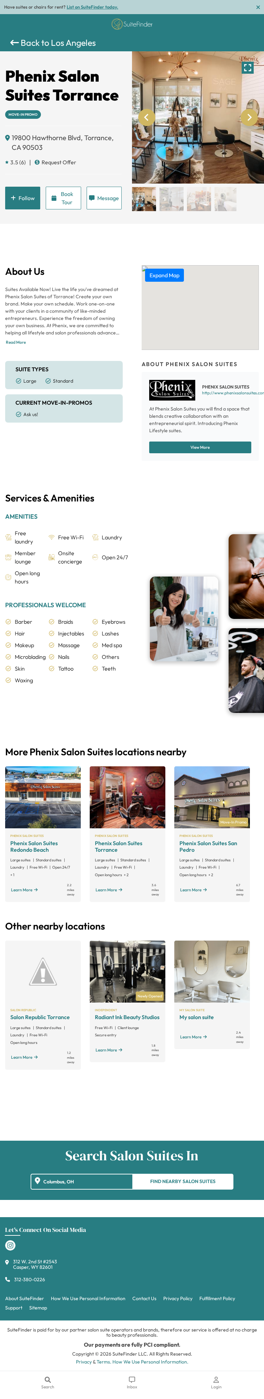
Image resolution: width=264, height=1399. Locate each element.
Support (13, 1308)
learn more (21, 889)
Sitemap (38, 1308)
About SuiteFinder (24, 1298)
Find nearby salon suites (183, 1181)
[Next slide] (249, 117)
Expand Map (164, 275)
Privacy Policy (177, 1298)
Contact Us (144, 1298)
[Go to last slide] (146, 117)
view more (200, 447)
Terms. (104, 1362)
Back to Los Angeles (57, 42)
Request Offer (59, 162)
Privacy (84, 1362)
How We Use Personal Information (88, 1298)
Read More (16, 342)
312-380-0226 (29, 1279)
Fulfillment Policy (217, 1298)
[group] (198, 117)
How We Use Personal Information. (150, 1362)
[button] (144, 199)
